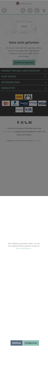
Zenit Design (37, 140)
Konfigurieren (31, 343)
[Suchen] (23, 10)
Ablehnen (16, 343)
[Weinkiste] (44, 10)
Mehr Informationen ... (24, 248)
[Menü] (4, 10)
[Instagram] (22, 122)
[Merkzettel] (30, 10)
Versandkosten (8, 131)
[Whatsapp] (30, 122)
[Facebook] (18, 122)
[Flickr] (26, 122)
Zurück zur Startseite (24, 62)
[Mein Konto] (37, 10)
